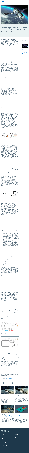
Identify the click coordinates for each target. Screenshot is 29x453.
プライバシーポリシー (4, 445)
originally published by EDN (8, 378)
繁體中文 (16, 434)
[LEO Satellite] (25, 46)
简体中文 (16, 437)
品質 (1, 441)
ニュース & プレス (3, 437)
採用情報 (2, 438)
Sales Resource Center (4, 442)
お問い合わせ (3, 434)
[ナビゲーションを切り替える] (28, 1)
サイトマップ (3, 446)
